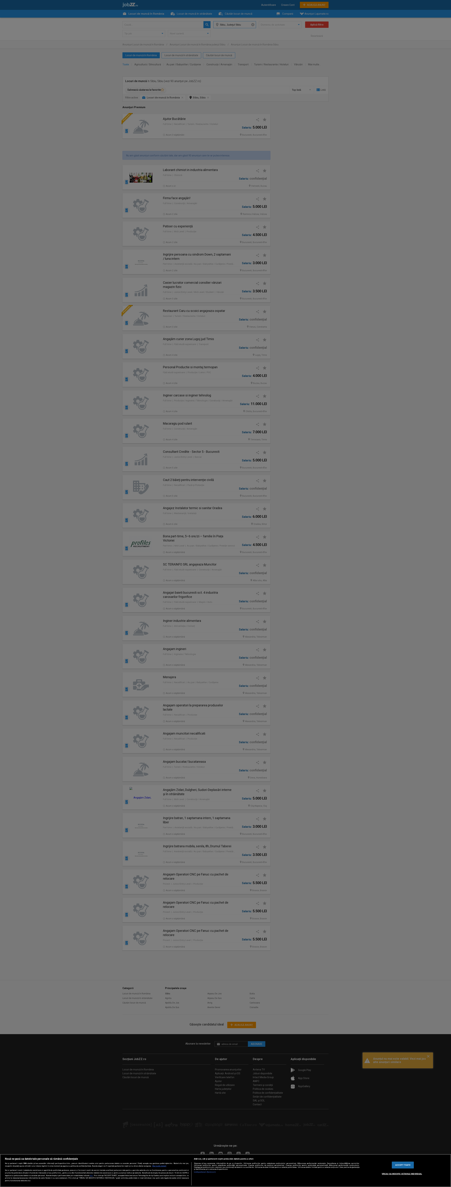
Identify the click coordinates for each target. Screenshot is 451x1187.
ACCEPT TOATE (402, 1165)
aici (91, 1175)
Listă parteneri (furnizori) (205, 1172)
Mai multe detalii (159, 1166)
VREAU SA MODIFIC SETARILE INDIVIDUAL (402, 1173)
